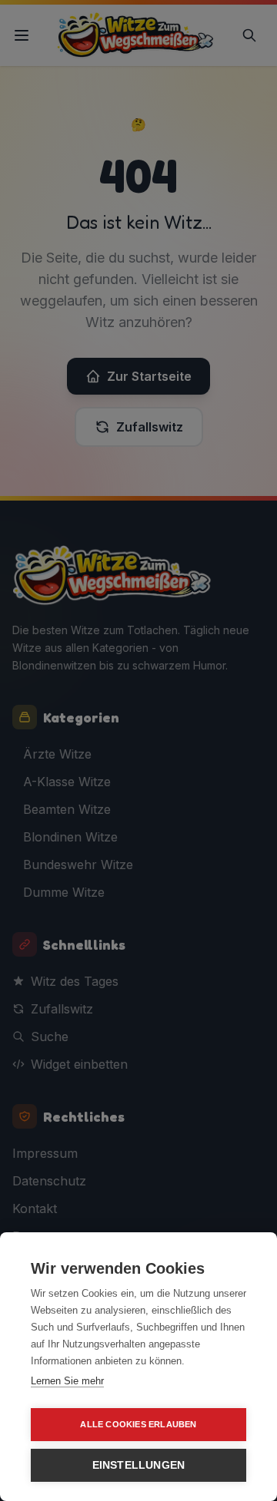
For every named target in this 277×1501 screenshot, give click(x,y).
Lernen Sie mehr (67, 1381)
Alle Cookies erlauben (138, 1424)
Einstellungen (138, 1465)
